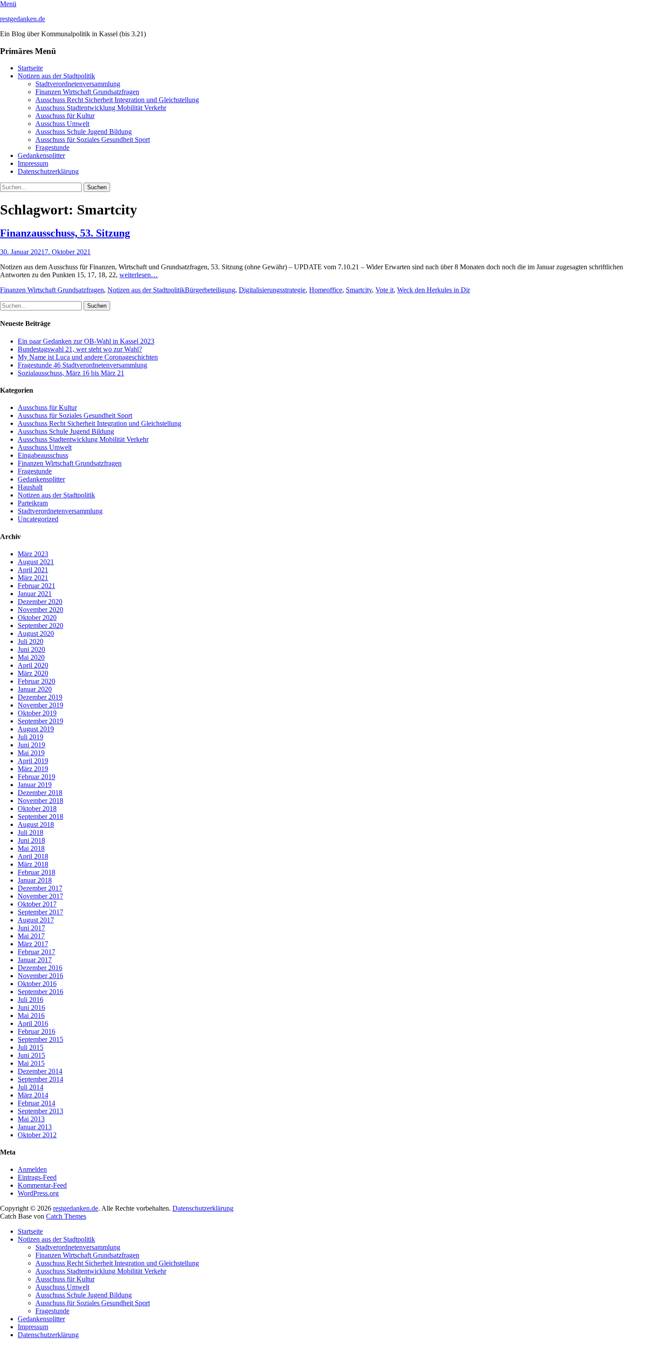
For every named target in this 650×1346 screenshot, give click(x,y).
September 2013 (40, 1111)
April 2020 (33, 665)
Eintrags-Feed (37, 1177)
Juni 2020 (31, 649)
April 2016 (33, 1023)
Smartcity (359, 290)
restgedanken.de (22, 19)
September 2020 (40, 625)
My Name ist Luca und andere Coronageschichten (88, 357)
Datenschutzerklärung (48, 171)
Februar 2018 (36, 872)
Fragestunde (52, 147)
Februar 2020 (36, 681)
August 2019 (36, 729)
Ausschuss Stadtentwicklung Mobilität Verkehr (100, 107)
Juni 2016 (31, 1007)
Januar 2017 (35, 960)
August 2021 (36, 562)
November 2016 (40, 975)
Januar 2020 (35, 689)
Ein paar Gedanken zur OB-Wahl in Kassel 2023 (86, 341)
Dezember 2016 (40, 967)
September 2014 (40, 1079)
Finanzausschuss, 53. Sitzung (65, 233)
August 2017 (36, 920)
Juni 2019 (31, 745)
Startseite (30, 68)
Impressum (33, 163)
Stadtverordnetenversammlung (77, 84)
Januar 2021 (35, 593)
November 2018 (40, 800)
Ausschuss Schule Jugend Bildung (83, 131)
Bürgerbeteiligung (210, 290)
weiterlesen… (138, 275)
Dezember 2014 (40, 1071)
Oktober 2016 (37, 983)
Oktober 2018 (37, 808)
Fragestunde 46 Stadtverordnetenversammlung (82, 365)
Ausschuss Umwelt (62, 123)
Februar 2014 (36, 1103)
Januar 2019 (35, 784)
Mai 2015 (31, 1063)
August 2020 (36, 633)
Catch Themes (66, 1216)
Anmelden (32, 1169)
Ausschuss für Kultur (65, 115)
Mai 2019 (31, 753)
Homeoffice (325, 290)
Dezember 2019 (40, 697)
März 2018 (33, 864)
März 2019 (33, 768)
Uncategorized (38, 519)
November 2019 (40, 705)
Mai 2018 (31, 848)
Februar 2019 (36, 776)
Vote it (384, 290)
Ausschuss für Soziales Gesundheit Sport (92, 139)
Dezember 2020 (40, 601)
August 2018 (36, 824)
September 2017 (40, 912)
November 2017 (40, 896)
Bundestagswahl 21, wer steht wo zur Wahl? (80, 349)
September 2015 (40, 1039)
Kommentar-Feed (42, 1185)
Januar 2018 (35, 880)
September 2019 (40, 721)
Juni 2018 (31, 840)
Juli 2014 (30, 1087)
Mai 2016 (31, 1015)
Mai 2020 (31, 657)
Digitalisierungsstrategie (272, 290)
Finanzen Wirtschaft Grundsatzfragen (87, 92)
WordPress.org (38, 1193)
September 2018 (40, 816)
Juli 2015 (30, 1047)
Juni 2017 (31, 928)
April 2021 (33, 570)
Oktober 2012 (37, 1135)
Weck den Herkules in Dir (433, 290)
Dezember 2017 (40, 888)
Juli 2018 (30, 832)
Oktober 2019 (37, 713)
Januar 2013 (35, 1127)
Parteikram (33, 503)
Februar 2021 (36, 585)
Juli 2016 (30, 999)
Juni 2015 (31, 1055)
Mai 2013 (31, 1119)
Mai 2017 (31, 936)
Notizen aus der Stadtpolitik (56, 76)
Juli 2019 (30, 737)
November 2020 (40, 609)
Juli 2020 (30, 641)
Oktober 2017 (37, 904)
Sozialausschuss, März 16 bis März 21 (71, 373)
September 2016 (40, 991)
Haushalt (30, 487)
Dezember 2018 (40, 792)
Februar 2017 (36, 952)
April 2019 (33, 761)
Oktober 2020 (37, 617)
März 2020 (33, 673)
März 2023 (33, 554)
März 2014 (33, 1095)
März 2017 (33, 944)
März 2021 (33, 577)
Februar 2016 (36, 1031)
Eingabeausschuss (43, 455)
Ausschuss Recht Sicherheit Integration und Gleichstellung (117, 99)
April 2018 (33, 856)
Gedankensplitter (41, 155)
